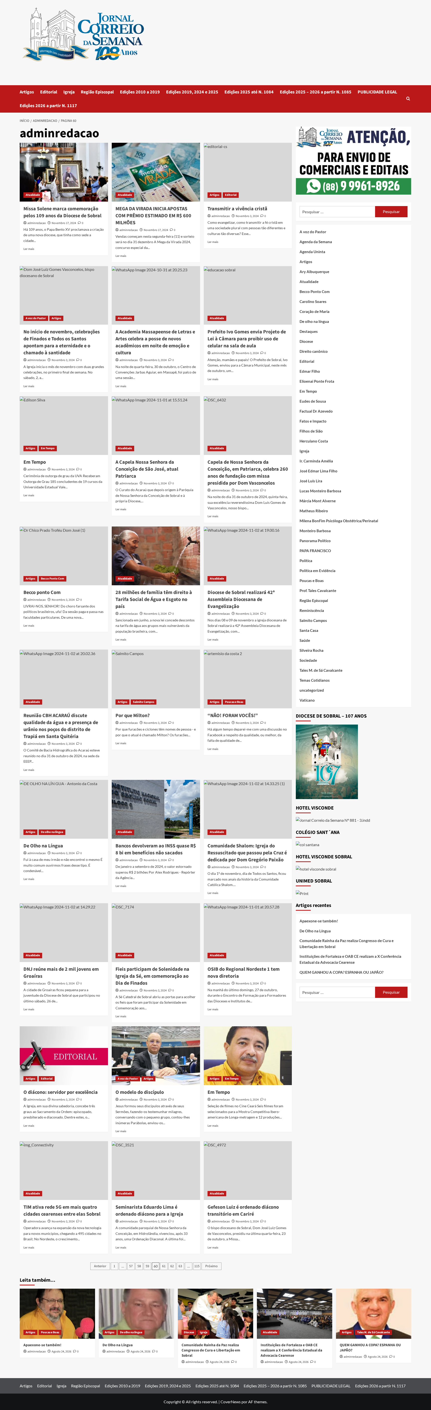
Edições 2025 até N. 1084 (249, 92)
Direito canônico (314, 351)
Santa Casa (309, 630)
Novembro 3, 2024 (247, 216)
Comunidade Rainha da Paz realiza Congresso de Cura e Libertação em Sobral (347, 943)
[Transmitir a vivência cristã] (248, 172)
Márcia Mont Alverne (318, 501)
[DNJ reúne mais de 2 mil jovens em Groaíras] (64, 932)
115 (197, 1266)
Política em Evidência (317, 570)
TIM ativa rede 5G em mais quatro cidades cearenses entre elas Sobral (62, 1211)
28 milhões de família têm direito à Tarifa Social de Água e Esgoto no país (153, 599)
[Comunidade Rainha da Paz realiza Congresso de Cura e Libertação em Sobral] (215, 1314)
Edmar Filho (310, 371)
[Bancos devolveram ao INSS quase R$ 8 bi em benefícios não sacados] (156, 809)
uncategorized (312, 690)
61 (164, 1266)
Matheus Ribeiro (314, 511)
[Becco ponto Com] (64, 555)
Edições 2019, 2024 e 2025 (192, 92)
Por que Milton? (132, 715)
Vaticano (307, 700)
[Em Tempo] (64, 425)
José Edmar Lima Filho (318, 471)
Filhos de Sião (311, 431)
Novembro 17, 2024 (64, 223)
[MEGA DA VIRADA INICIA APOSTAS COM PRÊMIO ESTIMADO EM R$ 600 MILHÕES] (156, 172)
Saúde (305, 640)
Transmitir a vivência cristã (237, 208)
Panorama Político (315, 540)
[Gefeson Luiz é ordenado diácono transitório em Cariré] (248, 1170)
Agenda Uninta (312, 251)
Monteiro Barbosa (315, 530)
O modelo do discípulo (139, 1092)
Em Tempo (48, 448)
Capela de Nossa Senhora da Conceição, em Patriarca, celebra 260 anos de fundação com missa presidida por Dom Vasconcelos (248, 473)
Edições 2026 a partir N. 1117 (48, 106)
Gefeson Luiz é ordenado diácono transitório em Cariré (243, 1211)
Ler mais (28, 249)
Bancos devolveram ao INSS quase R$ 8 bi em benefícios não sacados (155, 849)
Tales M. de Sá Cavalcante (321, 670)
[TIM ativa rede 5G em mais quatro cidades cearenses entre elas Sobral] (64, 1170)
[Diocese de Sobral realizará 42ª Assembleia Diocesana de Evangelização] (248, 555)
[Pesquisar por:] (337, 211)
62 (172, 1266)
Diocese (306, 341)
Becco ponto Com (42, 592)
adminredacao (36, 223)
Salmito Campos (143, 702)
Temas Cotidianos (315, 680)
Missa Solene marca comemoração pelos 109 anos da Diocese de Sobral (62, 212)
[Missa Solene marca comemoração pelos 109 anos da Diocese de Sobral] (64, 172)
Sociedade (308, 660)
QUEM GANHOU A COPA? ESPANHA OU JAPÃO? (341, 972)
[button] (408, 99)
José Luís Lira (311, 481)
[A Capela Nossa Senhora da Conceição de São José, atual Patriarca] (156, 425)
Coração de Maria (314, 311)
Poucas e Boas (234, 702)
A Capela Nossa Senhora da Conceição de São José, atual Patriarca (146, 469)
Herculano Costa (314, 441)
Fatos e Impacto (313, 421)
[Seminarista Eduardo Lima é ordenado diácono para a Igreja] (156, 1170)
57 (131, 1266)
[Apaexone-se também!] (57, 1314)
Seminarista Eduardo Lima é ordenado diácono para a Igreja (149, 1211)
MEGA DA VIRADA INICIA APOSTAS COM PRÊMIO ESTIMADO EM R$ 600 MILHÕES (153, 215)
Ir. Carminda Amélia (316, 461)
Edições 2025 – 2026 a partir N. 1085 (315, 92)
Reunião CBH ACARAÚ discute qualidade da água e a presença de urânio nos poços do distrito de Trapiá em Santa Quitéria (60, 726)
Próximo (211, 1266)
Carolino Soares (313, 301)
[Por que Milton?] (156, 679)
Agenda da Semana (316, 241)
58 (139, 1266)
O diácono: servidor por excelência (60, 1092)
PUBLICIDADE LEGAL (377, 92)
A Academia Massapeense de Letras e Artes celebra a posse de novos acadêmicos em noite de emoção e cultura (155, 342)
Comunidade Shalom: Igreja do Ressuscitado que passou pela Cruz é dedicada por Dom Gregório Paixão (247, 852)
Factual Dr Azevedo (316, 411)
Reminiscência (312, 610)
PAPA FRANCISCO (315, 550)
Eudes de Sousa (313, 401)
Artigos (27, 92)
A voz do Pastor (36, 318)
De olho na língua (52, 832)
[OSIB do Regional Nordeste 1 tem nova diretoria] (248, 932)
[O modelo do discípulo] (156, 1055)
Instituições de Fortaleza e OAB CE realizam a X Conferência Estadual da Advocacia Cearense (350, 959)
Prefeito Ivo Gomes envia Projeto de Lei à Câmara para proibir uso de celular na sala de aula (247, 338)
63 (180, 1266)
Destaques (309, 331)
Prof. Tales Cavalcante (318, 590)
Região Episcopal (97, 92)
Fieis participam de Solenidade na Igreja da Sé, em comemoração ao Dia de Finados (152, 976)
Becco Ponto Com (52, 579)
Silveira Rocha (311, 650)
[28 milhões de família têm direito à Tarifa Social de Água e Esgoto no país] (156, 555)
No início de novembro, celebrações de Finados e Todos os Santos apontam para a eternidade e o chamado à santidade (61, 342)
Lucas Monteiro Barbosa (320, 491)
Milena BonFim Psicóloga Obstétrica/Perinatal (339, 521)
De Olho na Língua (43, 845)
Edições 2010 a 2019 (140, 92)
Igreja (69, 92)
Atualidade (33, 195)
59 (147, 1266)
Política (306, 560)
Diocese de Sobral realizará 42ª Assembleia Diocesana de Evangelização (241, 599)
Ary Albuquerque (314, 271)
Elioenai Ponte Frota (317, 381)
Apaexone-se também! (319, 921)
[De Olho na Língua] (64, 809)
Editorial (48, 92)
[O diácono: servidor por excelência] (64, 1055)
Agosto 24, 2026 (61, 1351)
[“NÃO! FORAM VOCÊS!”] (248, 679)
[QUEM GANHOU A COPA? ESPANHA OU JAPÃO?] (373, 1314)
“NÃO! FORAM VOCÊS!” (233, 715)
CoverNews (230, 1401)
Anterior (100, 1266)
